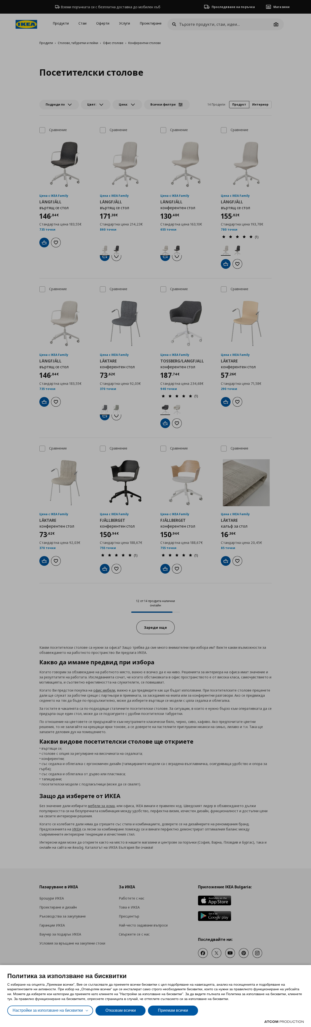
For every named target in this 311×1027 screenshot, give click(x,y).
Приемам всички (173, 1010)
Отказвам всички (120, 1010)
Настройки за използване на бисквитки (48, 1010)
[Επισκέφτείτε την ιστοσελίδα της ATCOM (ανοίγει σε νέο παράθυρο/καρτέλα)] (284, 1021)
